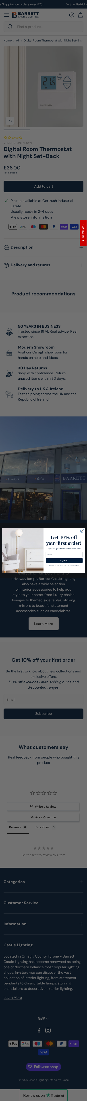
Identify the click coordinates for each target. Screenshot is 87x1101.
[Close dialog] (82, 531)
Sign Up (64, 560)
